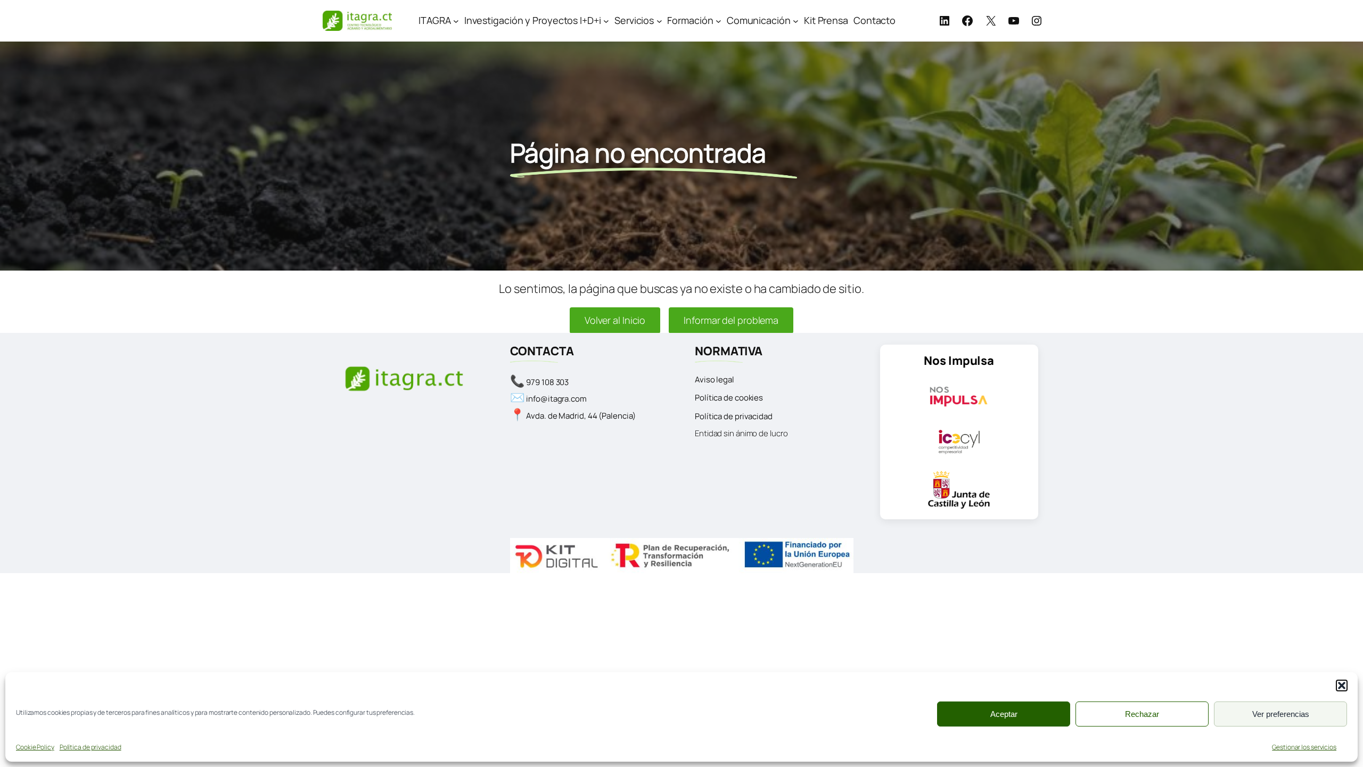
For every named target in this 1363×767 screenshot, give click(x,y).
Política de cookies (729, 397)
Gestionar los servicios (1304, 747)
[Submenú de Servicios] (659, 20)
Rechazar (1142, 714)
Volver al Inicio (615, 320)
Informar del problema (731, 320)
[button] (1341, 685)
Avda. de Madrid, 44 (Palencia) (581, 415)
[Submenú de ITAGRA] (456, 20)
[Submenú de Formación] (718, 20)
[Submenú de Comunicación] (796, 20)
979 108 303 (547, 382)
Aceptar (1003, 714)
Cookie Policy (35, 747)
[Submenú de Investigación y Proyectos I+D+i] (606, 20)
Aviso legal (714, 379)
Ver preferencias (1280, 714)
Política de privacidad (90, 747)
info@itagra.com (556, 398)
